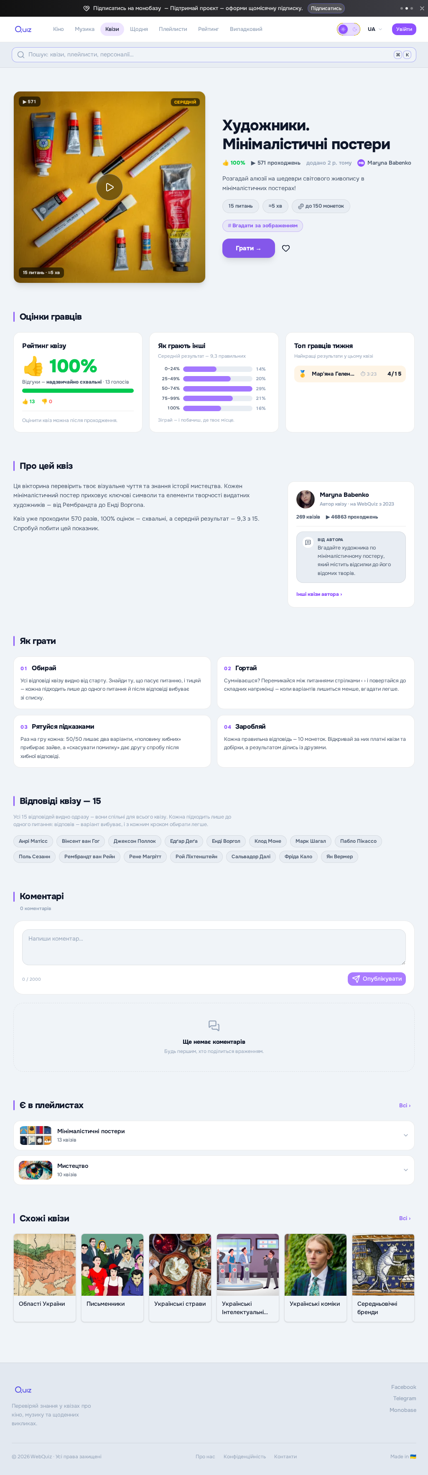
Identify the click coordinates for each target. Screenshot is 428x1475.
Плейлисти (173, 29)
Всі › (404, 1105)
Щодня (139, 29)
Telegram (404, 1398)
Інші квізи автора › (319, 594)
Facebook (403, 1387)
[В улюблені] (286, 248)
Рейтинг (208, 29)
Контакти (285, 1456)
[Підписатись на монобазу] (406, 8)
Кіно (58, 29)
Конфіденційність (245, 1456)
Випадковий (246, 29)
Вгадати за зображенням (263, 225)
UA (371, 29)
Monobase (403, 1410)
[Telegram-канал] (401, 8)
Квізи (112, 29)
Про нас (205, 1456)
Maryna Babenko (385, 162)
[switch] (348, 29)
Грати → (249, 248)
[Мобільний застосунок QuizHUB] (411, 8)
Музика (84, 29)
